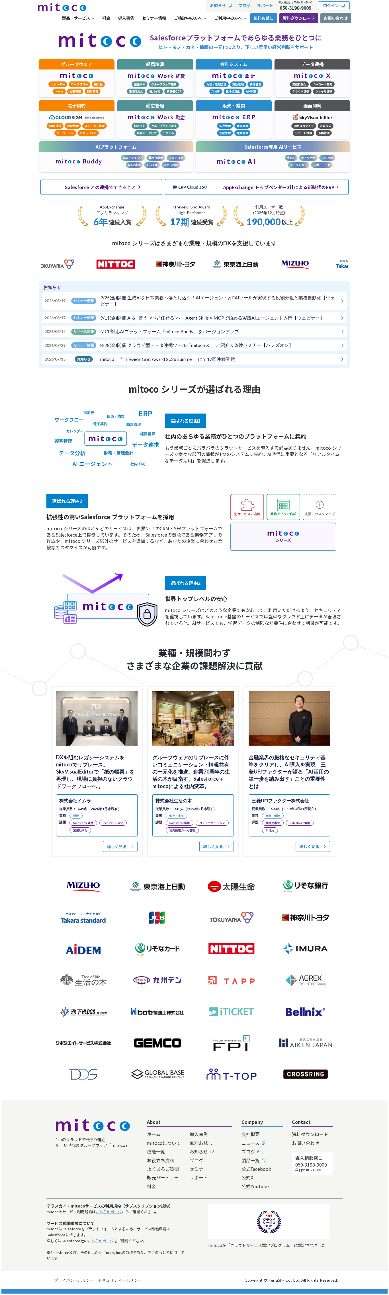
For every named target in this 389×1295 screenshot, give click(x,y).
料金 (151, 1186)
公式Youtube (255, 1186)
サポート (199, 1177)
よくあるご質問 (163, 1169)
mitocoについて (164, 1143)
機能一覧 (156, 1151)
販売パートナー (163, 1177)
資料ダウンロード (299, 18)
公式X (247, 1177)
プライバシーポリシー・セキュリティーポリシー (98, 1280)
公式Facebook (256, 1169)
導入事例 (199, 1134)
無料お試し (201, 1143)
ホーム (154, 1134)
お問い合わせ (336, 18)
